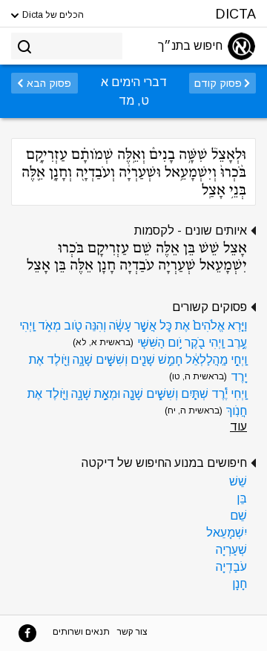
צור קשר (132, 632)
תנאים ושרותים (81, 632)
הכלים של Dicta (52, 15)
